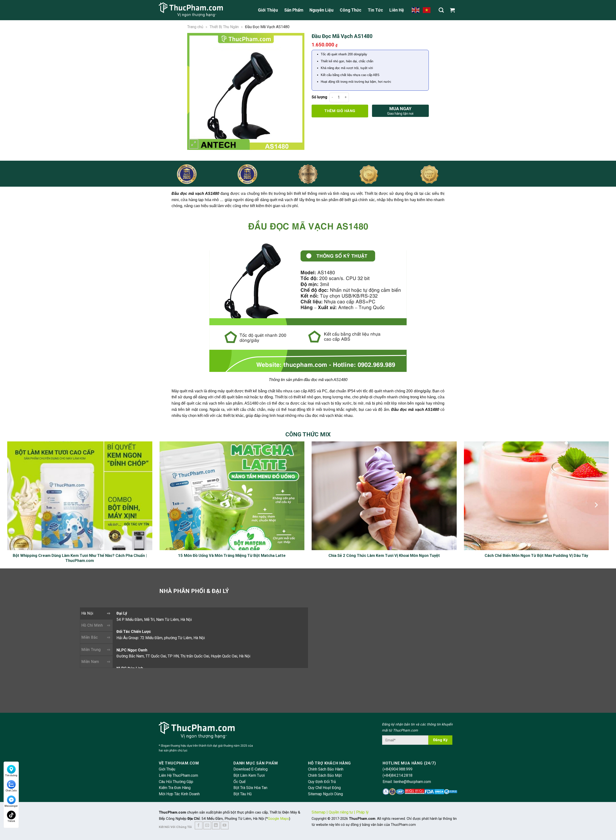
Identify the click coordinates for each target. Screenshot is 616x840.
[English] (415, 9)
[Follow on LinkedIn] (216, 825)
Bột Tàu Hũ (242, 794)
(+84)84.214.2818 (397, 775)
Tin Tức (375, 10)
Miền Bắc (89, 637)
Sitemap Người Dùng (325, 794)
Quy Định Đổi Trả (322, 781)
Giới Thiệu (268, 10)
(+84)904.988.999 (397, 769)
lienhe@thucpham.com (412, 781)
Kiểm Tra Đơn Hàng (175, 787)
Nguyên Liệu (321, 10)
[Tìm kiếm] (441, 10)
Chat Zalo (11, 790)
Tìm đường (11, 775)
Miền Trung (91, 649)
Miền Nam (90, 661)
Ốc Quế (239, 781)
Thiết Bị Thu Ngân (224, 27)
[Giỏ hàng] (453, 10)
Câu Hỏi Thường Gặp (176, 781)
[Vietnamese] (426, 9)
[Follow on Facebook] (199, 825)
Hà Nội (87, 613)
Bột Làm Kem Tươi (249, 775)
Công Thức (350, 10)
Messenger (11, 806)
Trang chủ (195, 27)
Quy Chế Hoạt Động (324, 787)
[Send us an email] (207, 825)
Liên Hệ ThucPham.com (178, 775)
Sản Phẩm (293, 10)
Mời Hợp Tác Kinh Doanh (179, 794)
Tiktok (11, 821)
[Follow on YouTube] (225, 825)
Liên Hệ (396, 10)
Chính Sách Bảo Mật (325, 775)
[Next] (297, 91)
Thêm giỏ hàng (339, 111)
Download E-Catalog (250, 769)
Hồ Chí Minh (92, 625)
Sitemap (319, 812)
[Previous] (194, 91)
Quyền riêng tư (341, 812)
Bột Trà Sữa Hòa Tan (250, 787)
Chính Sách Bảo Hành (325, 769)
